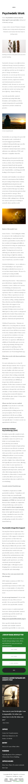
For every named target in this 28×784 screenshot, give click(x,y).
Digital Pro (16, 774)
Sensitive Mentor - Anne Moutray (14, 3)
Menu (14, 7)
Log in (20, 776)
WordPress (15, 776)
